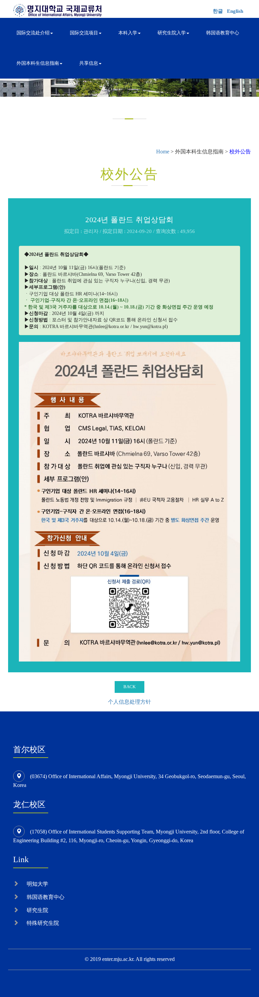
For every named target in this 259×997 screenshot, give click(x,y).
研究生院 (37, 910)
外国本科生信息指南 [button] (38, 63)
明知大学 (37, 884)
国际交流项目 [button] (84, 32)
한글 (218, 11)
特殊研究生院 (43, 923)
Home (162, 151)
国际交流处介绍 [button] (33, 32)
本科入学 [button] (127, 32)
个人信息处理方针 (129, 702)
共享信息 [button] (88, 63)
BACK (129, 686)
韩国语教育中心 (222, 32)
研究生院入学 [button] (171, 32)
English (235, 11)
